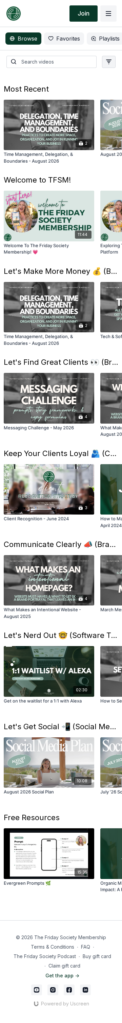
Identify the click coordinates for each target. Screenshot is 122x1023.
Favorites (68, 38)
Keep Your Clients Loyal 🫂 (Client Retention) (61, 453)
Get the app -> (62, 975)
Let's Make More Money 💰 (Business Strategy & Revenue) (61, 271)
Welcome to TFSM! (37, 179)
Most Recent (26, 89)
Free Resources (32, 817)
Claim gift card (64, 966)
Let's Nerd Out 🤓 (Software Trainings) (61, 635)
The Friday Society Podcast (45, 956)
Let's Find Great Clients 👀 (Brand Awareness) (61, 362)
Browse (27, 38)
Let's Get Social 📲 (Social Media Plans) (61, 726)
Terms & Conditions (52, 947)
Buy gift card (97, 956)
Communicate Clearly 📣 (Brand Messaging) (61, 544)
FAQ (85, 947)
